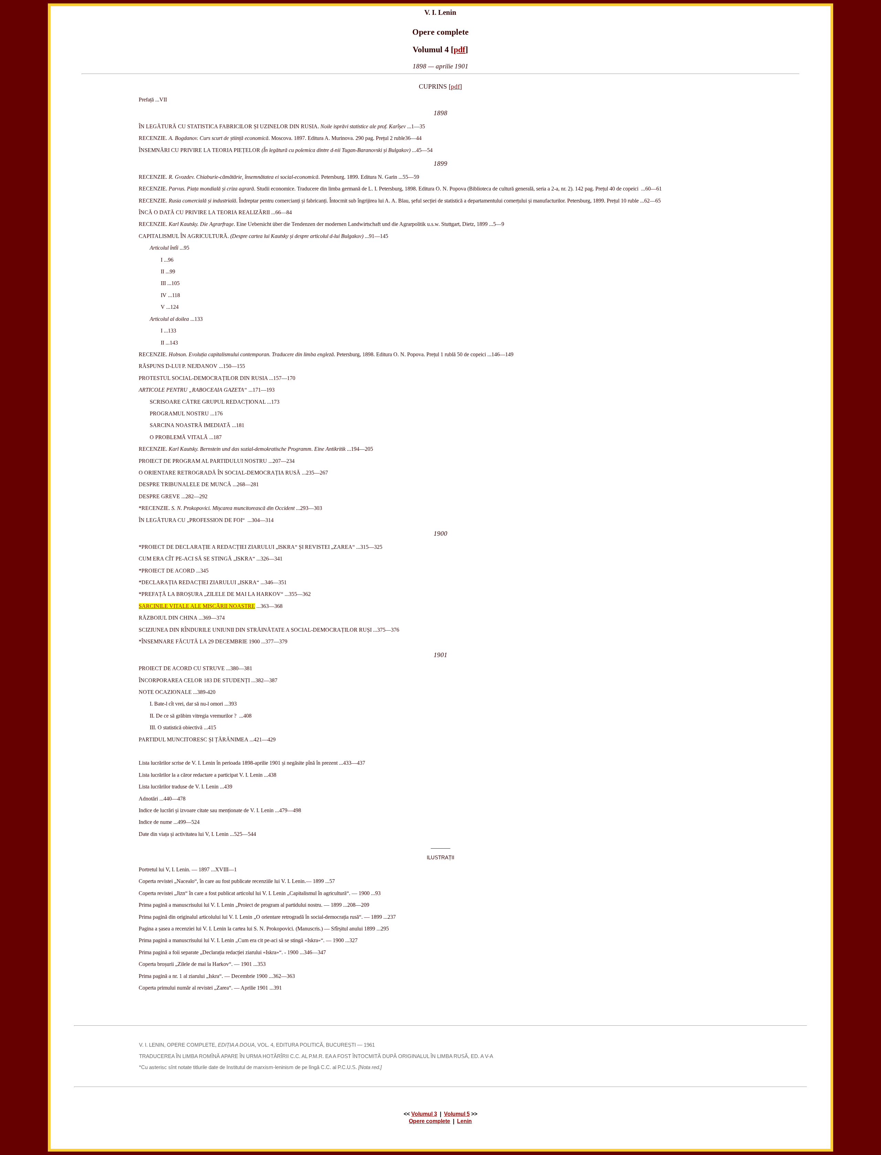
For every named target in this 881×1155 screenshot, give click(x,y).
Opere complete (429, 1121)
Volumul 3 (424, 1114)
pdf (459, 49)
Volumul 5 (457, 1114)
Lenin (464, 1121)
